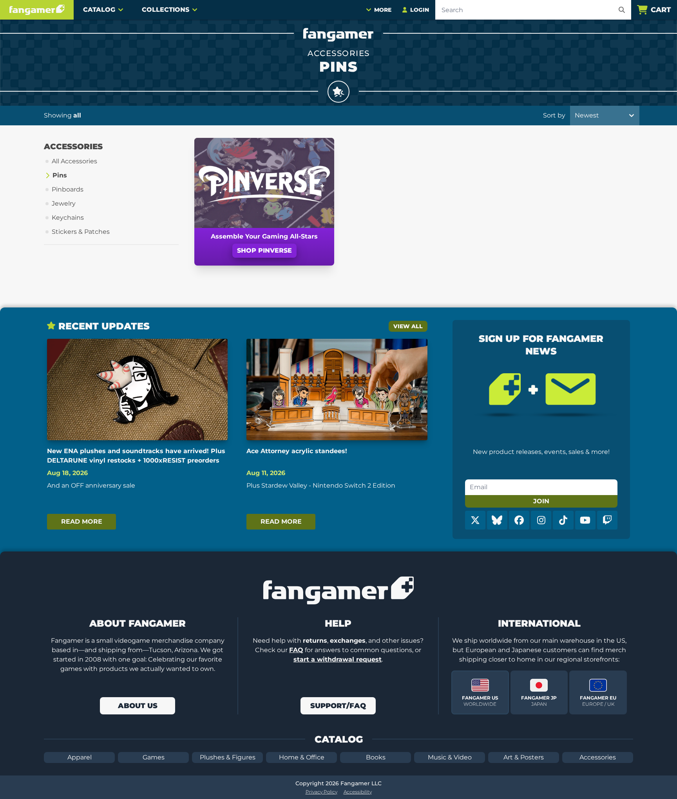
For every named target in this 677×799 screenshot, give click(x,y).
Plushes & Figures (227, 757)
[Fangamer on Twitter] (475, 520)
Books (376, 757)
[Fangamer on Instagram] (541, 520)
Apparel (79, 757)
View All (408, 326)
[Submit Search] (621, 10)
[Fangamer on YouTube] (585, 520)
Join (541, 501)
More (382, 9)
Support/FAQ (338, 705)
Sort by (554, 115)
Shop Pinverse (264, 250)
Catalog (99, 9)
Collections (165, 9)
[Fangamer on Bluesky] (497, 520)
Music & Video (450, 757)
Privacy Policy (321, 792)
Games (154, 757)
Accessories (597, 757)
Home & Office (301, 757)
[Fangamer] (37, 10)
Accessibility (358, 792)
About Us (137, 705)
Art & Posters (523, 757)
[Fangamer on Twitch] (607, 520)
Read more (81, 521)
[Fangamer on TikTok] (563, 520)
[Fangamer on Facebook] (519, 520)
